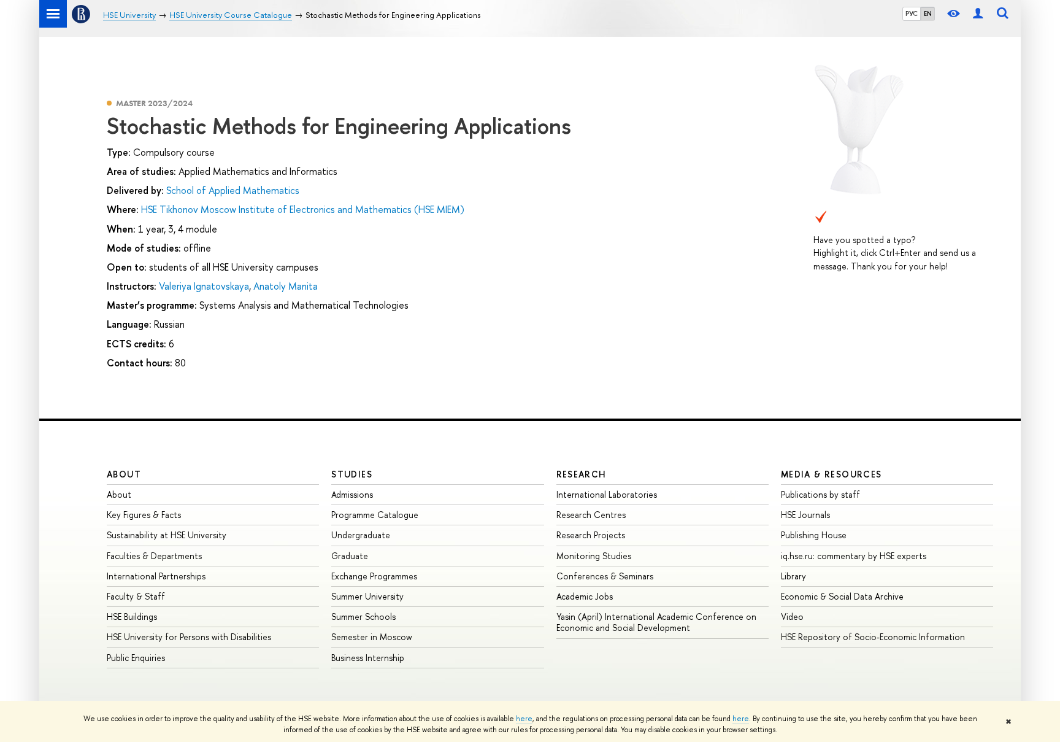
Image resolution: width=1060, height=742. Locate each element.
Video (792, 616)
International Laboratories (606, 494)
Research (581, 474)
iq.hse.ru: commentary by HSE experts (853, 556)
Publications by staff (820, 494)
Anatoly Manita (285, 286)
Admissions (352, 494)
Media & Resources (831, 474)
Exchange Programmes (374, 576)
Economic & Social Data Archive (842, 596)
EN (928, 13)
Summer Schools (363, 616)
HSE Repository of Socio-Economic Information (873, 637)
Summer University (367, 596)
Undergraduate (360, 535)
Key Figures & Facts (144, 514)
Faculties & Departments (154, 556)
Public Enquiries (136, 657)
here (524, 719)
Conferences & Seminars (604, 576)
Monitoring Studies (593, 556)
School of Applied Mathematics (232, 190)
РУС (911, 13)
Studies (351, 474)
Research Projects (590, 535)
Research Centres (591, 514)
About (124, 474)
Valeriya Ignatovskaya (204, 286)
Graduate (349, 556)
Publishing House (814, 535)
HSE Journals (805, 514)
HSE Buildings (132, 616)
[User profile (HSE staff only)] (978, 14)
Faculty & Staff (136, 596)
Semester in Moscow (371, 637)
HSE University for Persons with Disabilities (189, 637)
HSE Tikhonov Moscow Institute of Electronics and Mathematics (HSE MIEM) (302, 209)
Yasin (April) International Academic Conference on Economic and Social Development (656, 622)
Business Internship (367, 657)
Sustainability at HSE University (166, 535)
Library (793, 576)
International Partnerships (156, 576)
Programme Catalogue (374, 514)
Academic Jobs (584, 596)
